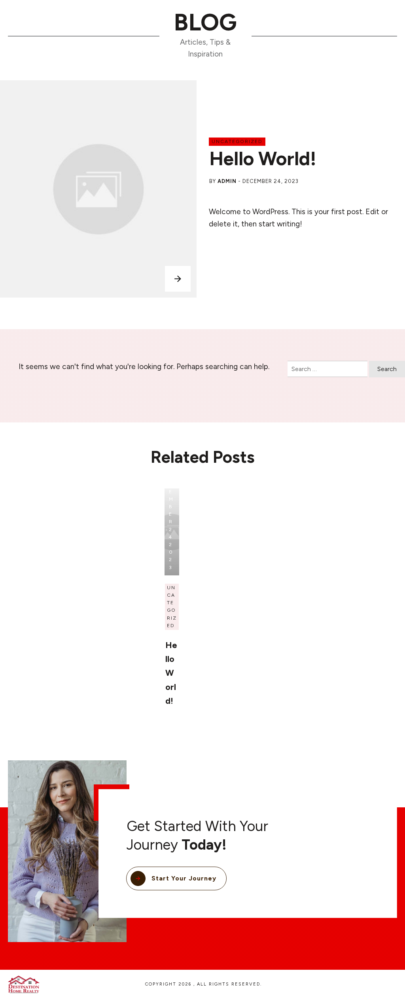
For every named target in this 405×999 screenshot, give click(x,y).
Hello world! (262, 158)
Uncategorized (237, 141)
